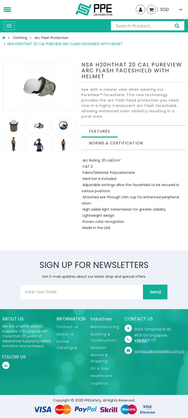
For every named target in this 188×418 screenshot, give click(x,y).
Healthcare (101, 375)
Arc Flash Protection (52, 37)
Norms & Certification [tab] (116, 143)
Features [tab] (99, 131)
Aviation (98, 347)
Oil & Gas (100, 368)
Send (155, 292)
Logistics (99, 383)
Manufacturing (105, 326)
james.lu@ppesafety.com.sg (159, 351)
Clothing (20, 37)
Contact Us (68, 326)
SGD (164, 9)
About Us (65, 334)
